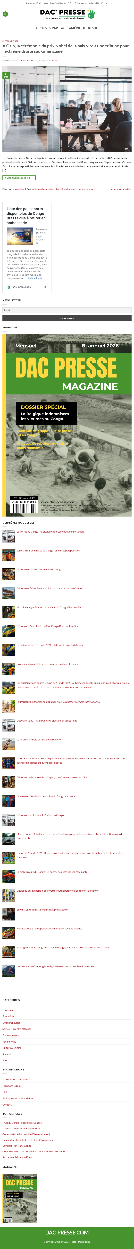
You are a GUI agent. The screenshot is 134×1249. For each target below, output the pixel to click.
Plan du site (84, 1241)
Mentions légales (58, 3)
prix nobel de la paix (85, 189)
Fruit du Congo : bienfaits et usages (22, 1122)
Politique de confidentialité (87, 3)
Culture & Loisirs (11, 1047)
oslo (74, 189)
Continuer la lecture (19, 178)
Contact (105, 3)
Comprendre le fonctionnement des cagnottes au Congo (33, 1151)
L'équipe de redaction (45, 61)
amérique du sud (40, 189)
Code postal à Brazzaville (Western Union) (26, 1134)
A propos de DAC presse (37, 3)
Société (6, 1054)
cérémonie (53, 189)
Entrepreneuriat (11, 1022)
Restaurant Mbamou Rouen (17, 1157)
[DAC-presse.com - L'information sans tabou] (67, 14)
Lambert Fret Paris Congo (17, 1145)
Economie (8, 1010)
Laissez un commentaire (121, 189)
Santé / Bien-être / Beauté (16, 1028)
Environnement (10, 1035)
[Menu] (5, 14)
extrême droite (65, 189)
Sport (5, 1060)
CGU (70, 3)
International (10, 41)
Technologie (9, 1041)
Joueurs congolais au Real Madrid (21, 1128)
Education (8, 1016)
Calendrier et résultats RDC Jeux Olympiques (27, 1139)
